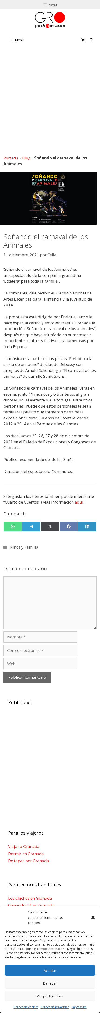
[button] (93, 917)
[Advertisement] (50, 100)
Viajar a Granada (24, 846)
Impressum (79, 1007)
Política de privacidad (55, 1007)
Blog (26, 158)
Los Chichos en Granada (30, 898)
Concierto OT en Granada (31, 905)
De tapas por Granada (28, 860)
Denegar (50, 983)
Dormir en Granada (26, 853)
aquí (79, 502)
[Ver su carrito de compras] (83, 40)
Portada (10, 158)
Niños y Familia (24, 547)
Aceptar (50, 970)
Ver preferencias (50, 996)
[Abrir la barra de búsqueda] (91, 40)
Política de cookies (26, 1007)
